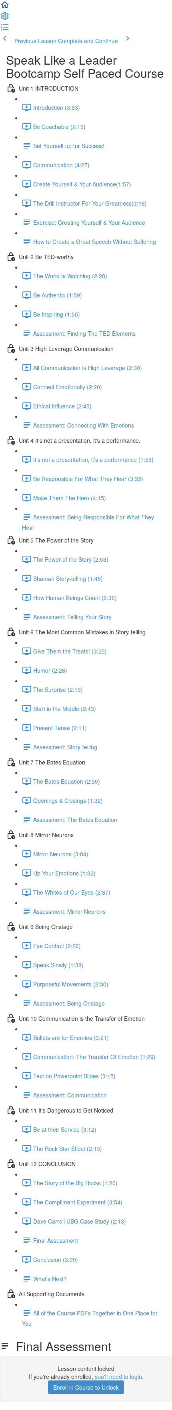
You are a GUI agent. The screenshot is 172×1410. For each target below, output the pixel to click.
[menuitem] (5, 18)
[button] (5, 7)
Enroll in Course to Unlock (86, 1387)
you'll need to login (118, 1376)
